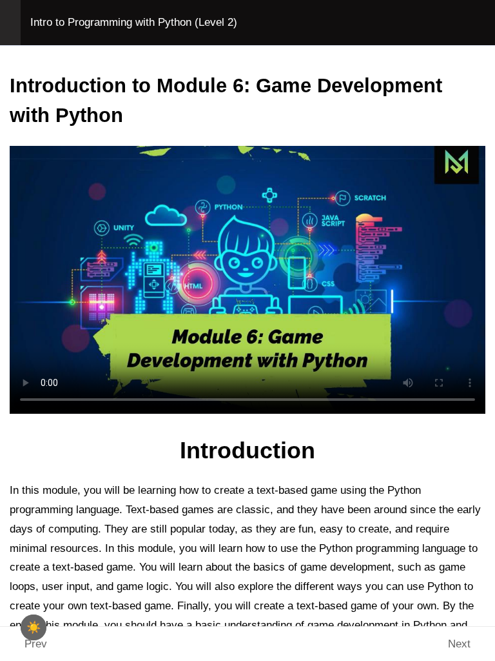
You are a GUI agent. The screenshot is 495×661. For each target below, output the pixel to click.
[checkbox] (33, 627)
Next (459, 644)
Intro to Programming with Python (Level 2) (133, 22)
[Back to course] (481, 22)
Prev (35, 644)
